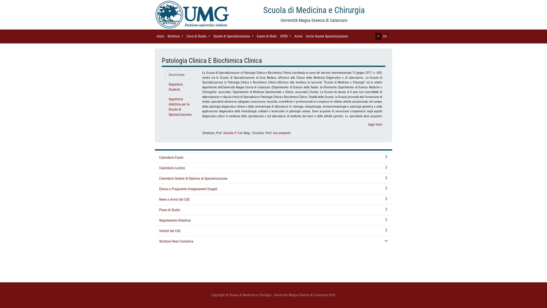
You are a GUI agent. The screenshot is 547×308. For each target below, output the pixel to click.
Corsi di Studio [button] (199, 36)
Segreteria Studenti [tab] (176, 87)
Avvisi (299, 36)
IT (378, 36)
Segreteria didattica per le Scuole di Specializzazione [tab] (180, 107)
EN (385, 36)
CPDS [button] (286, 36)
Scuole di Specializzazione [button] (234, 36)
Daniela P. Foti (233, 133)
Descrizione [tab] (177, 75)
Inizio (161, 36)
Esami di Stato (267, 36)
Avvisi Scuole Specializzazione (328, 36)
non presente (281, 133)
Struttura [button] (176, 36)
